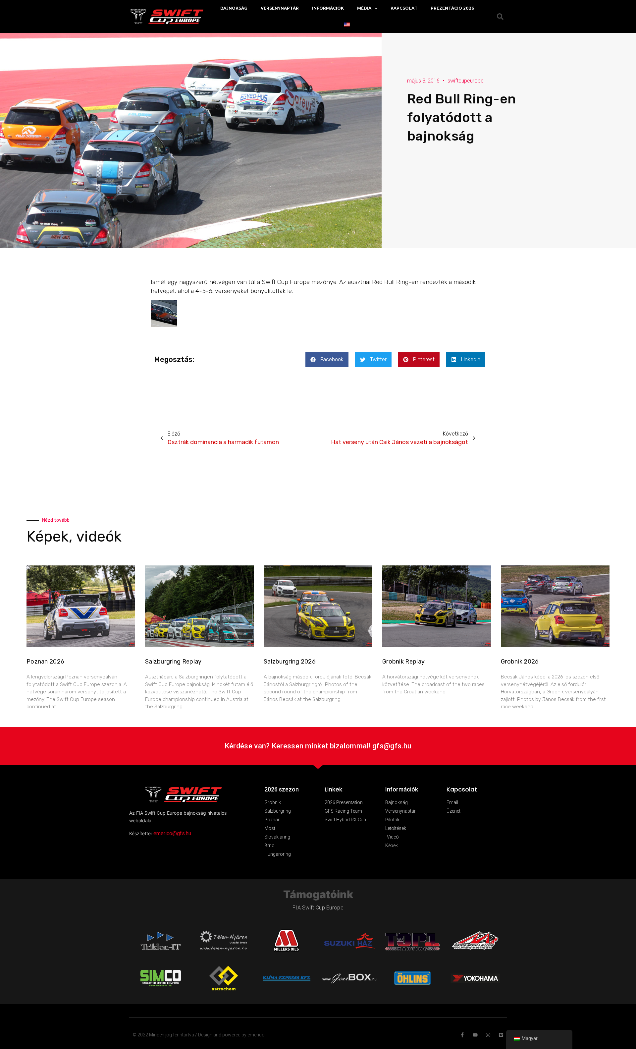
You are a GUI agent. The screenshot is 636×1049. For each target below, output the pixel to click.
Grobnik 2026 (520, 661)
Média (364, 8)
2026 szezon (281, 789)
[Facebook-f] (462, 1034)
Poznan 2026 (45, 661)
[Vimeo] (501, 1034)
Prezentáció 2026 (452, 8)
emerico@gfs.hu (172, 833)
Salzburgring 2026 (290, 661)
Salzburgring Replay (173, 661)
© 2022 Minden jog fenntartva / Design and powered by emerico (198, 1034)
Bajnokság (233, 8)
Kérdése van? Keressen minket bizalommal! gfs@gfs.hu (318, 746)
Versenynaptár (280, 8)
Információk (328, 8)
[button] (326, 359)
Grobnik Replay (403, 661)
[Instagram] (488, 1034)
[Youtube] (475, 1034)
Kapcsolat (404, 8)
